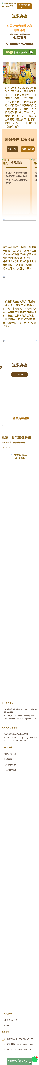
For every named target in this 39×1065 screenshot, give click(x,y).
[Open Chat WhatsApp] (35, 1059)
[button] (36, 6)
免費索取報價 (24, 6)
